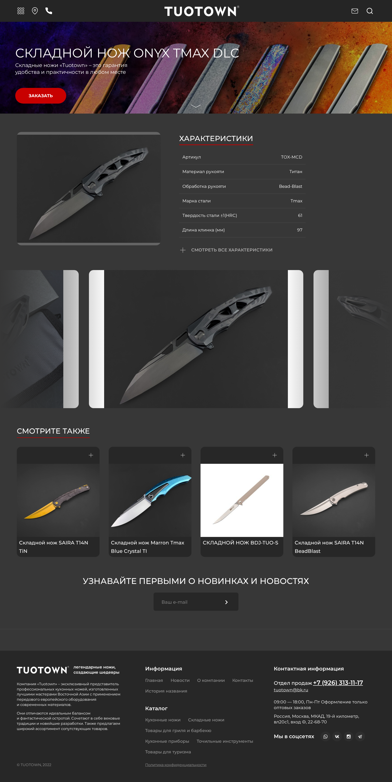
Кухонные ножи (163, 719)
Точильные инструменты (225, 741)
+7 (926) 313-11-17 (338, 682)
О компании (211, 680)
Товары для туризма (168, 752)
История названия (166, 691)
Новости (180, 680)
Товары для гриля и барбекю (178, 730)
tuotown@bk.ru (291, 690)
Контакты (242, 680)
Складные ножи (206, 719)
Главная (154, 680)
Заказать (41, 95)
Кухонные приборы (167, 741)
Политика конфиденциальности (175, 764)
